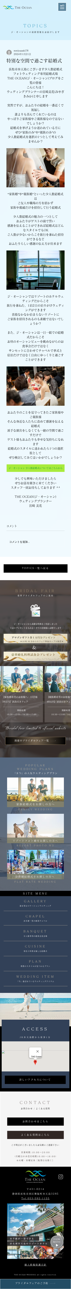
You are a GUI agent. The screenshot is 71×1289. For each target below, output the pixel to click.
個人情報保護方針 (35, 1265)
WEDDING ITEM (35, 976)
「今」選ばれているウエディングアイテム (35, 981)
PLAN (35, 961)
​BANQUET (35, 931)
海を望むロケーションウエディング (35, 906)
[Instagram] (60, 1177)
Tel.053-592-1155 (35, 1198)
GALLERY (35, 901)
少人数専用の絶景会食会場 (35, 936)
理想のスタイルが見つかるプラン (35, 966)
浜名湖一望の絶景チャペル (35, 921)
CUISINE (35, 946)
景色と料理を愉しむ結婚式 (35, 951)
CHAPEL (35, 916)
